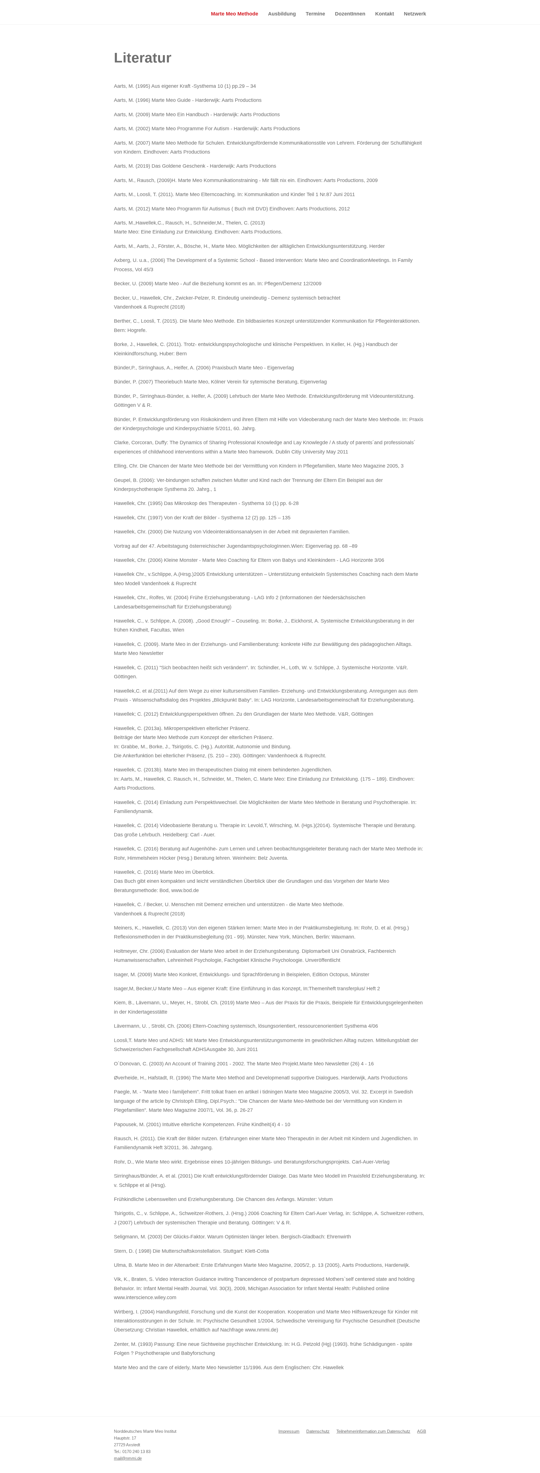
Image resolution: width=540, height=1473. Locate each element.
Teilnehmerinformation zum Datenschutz (373, 1431)
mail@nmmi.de (128, 1458)
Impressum (289, 1431)
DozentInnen (350, 14)
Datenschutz (318, 1431)
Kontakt (384, 14)
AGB (421, 1431)
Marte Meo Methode (234, 14)
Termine (315, 14)
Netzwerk (415, 14)
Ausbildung (282, 14)
